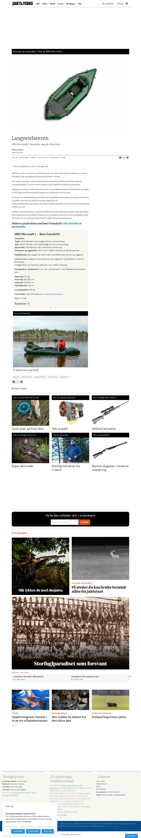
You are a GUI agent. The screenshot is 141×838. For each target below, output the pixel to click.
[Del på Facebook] (120, 157)
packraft (21, 207)
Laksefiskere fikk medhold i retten (85, 677)
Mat (79, 3)
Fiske (44, 3)
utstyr (16, 377)
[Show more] (50, 308)
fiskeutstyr (39, 377)
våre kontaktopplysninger (21, 792)
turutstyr (52, 377)
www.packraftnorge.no (53, 294)
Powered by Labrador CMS (70, 835)
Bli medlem (108, 3)
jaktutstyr (27, 377)
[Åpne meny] (126, 3)
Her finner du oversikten (58, 815)
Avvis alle (48, 831)
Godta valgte (33, 831)
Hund (52, 3)
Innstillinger (131, 836)
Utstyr (61, 3)
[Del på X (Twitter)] (123, 157)
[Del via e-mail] (127, 157)
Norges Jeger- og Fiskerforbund (114, 795)
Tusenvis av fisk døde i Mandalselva (29, 677)
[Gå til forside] (22, 3)
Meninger (70, 3)
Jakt (38, 3)
